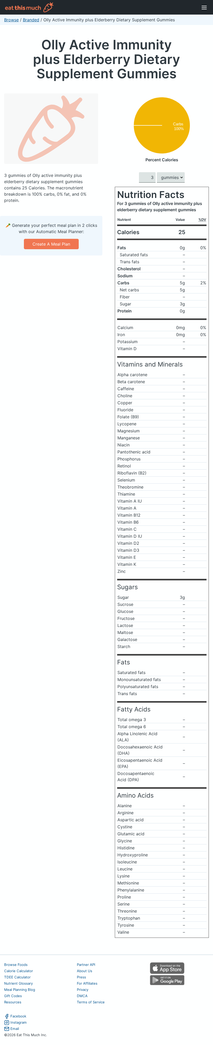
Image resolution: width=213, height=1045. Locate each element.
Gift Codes (13, 996)
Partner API (86, 965)
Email (14, 1029)
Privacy (82, 990)
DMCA (82, 996)
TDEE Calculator (17, 977)
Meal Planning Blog (19, 990)
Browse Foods (16, 965)
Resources (12, 1002)
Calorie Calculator (18, 971)
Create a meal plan (51, 244)
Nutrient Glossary (18, 983)
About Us (84, 971)
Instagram (18, 1022)
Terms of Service (91, 1002)
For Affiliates (87, 983)
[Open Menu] (204, 7)
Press (81, 977)
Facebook (18, 1016)
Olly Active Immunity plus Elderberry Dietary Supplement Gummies (106, 59)
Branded (31, 19)
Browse (11, 19)
